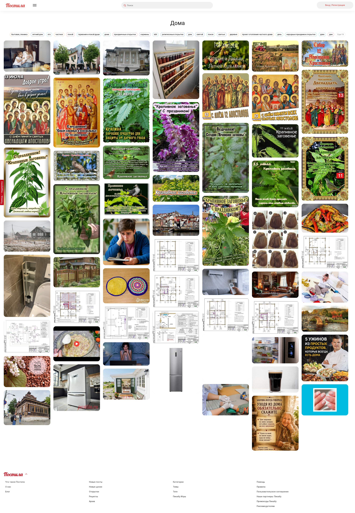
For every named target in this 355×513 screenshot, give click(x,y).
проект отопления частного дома (257, 34)
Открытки (94, 491)
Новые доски (95, 487)
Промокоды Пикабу (267, 501)
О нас (8, 487)
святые (221, 34)
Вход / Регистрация (335, 5)
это (49, 34)
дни (331, 34)
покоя (210, 34)
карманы (145, 34)
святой (200, 34)
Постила (15, 5)
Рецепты (93, 496)
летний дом (37, 34)
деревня (233, 34)
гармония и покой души (89, 34)
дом (190, 34)
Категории (178, 482)
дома (106, 34)
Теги (175, 491)
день (279, 34)
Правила (261, 487)
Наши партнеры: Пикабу (269, 496)
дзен (322, 34)
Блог (7, 491)
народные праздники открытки (300, 34)
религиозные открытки (172, 34)
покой (70, 34)
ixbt (155, 34)
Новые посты (95, 482)
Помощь (261, 482)
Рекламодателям (266, 506)
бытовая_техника (19, 34)
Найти (200, 5)
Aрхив (92, 501)
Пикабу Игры (179, 496)
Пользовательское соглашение (273, 491)
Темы (175, 487)
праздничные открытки (125, 34)
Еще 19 (340, 34)
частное (59, 34)
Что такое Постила (15, 482)
